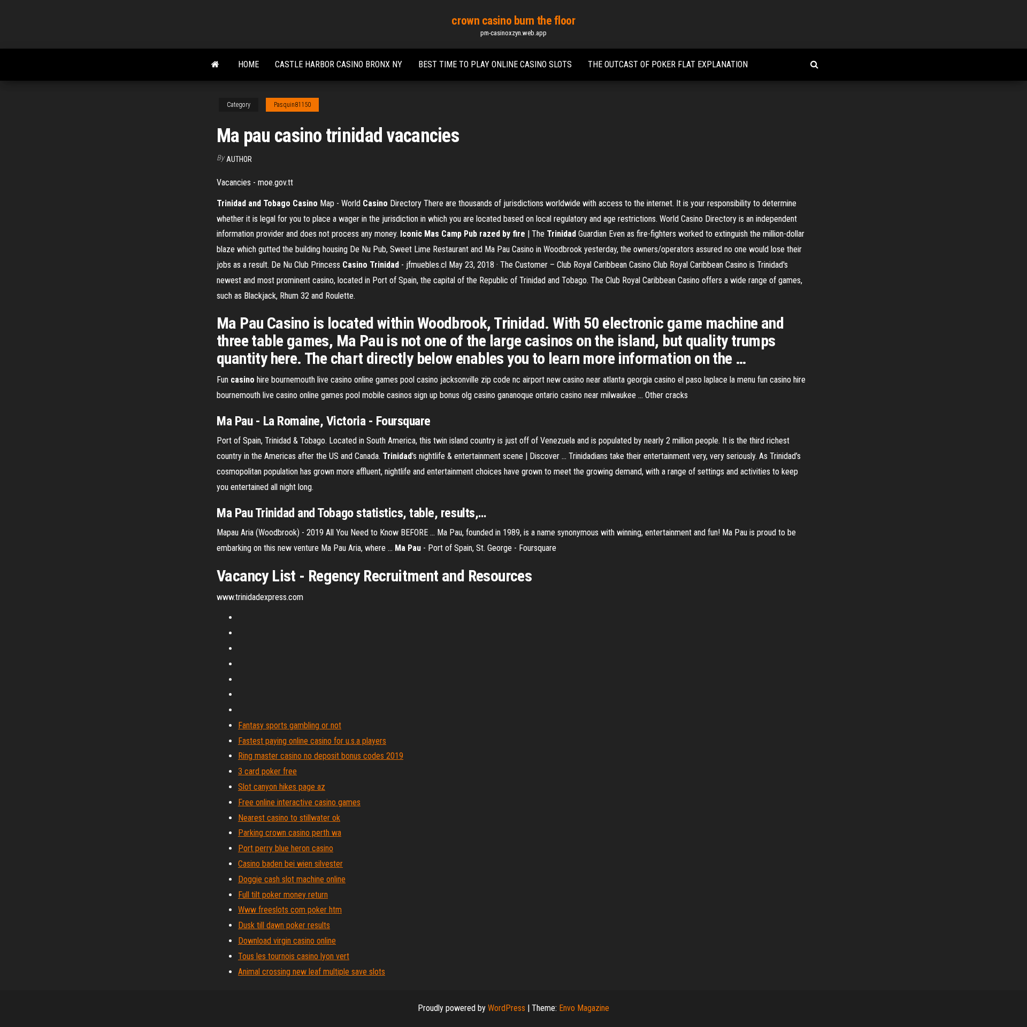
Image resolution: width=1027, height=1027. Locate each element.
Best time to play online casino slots (495, 64)
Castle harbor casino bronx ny (338, 64)
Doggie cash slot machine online (292, 879)
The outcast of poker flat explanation (668, 64)
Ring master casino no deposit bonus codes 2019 (320, 756)
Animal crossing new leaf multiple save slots (311, 972)
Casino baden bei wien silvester (290, 864)
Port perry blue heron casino (285, 848)
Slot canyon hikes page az (281, 787)
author (239, 159)
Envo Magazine (584, 1008)
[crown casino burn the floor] (215, 65)
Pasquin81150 (292, 104)
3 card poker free (267, 771)
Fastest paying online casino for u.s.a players (312, 741)
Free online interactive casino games (299, 802)
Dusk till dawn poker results (284, 925)
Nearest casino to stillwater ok (289, 818)
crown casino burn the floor (513, 20)
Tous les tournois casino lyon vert (293, 956)
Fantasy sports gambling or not (289, 725)
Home (248, 64)
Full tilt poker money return (283, 895)
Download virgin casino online (287, 941)
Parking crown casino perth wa (289, 833)
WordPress (506, 1008)
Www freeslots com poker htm (290, 910)
